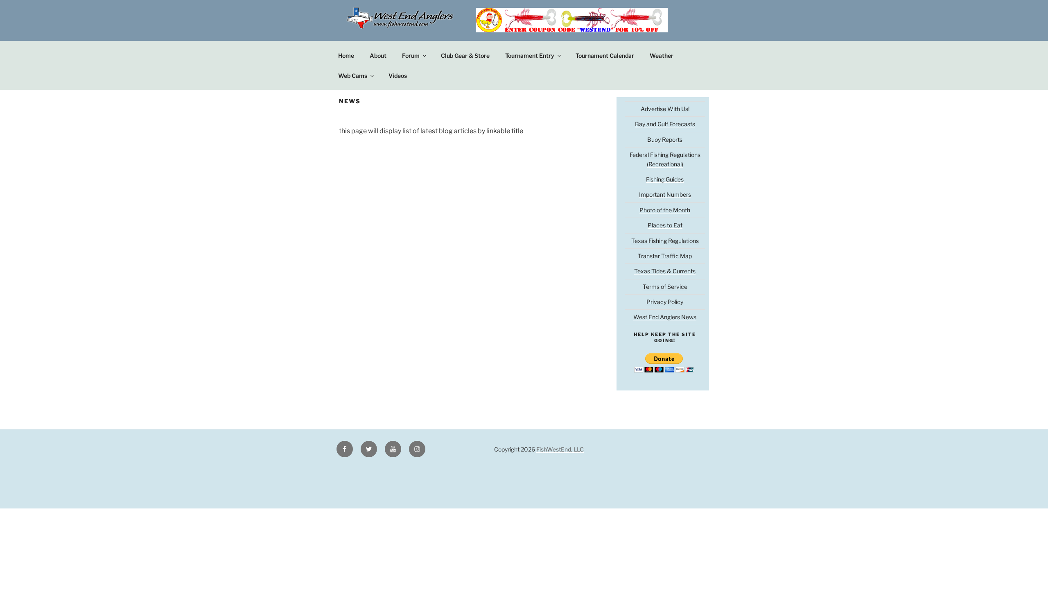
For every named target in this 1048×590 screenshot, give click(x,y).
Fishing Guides (665, 179)
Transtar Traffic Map (665, 255)
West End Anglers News (664, 316)
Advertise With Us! (665, 108)
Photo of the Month (664, 209)
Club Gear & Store (465, 55)
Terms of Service (665, 286)
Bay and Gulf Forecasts (665, 123)
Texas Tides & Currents (665, 271)
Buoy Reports (664, 139)
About (378, 55)
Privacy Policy (664, 301)
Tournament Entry (529, 55)
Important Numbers (665, 194)
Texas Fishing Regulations (665, 240)
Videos (397, 75)
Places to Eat (665, 225)
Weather (661, 55)
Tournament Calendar (605, 55)
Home (346, 55)
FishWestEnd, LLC (560, 449)
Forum (411, 55)
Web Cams (352, 75)
